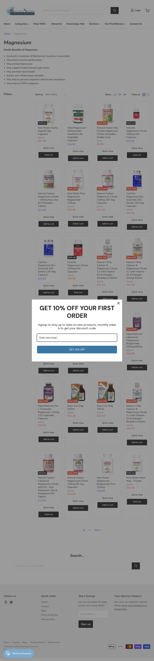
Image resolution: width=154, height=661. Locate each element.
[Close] (118, 303)
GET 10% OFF (77, 349)
